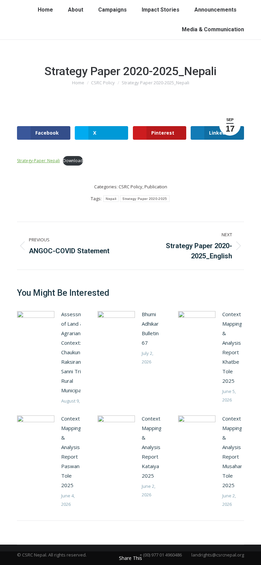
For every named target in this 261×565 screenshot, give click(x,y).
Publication (155, 187)
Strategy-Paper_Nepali (38, 161)
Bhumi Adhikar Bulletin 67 (150, 328)
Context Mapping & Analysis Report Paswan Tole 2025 (71, 452)
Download (73, 161)
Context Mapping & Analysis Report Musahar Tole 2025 (232, 452)
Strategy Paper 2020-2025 (144, 199)
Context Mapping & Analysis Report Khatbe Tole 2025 (232, 347)
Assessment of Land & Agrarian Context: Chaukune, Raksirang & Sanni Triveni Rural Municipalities (76, 352)
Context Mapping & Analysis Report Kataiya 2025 (152, 447)
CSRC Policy (130, 187)
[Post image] (35, 324)
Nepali (111, 199)
